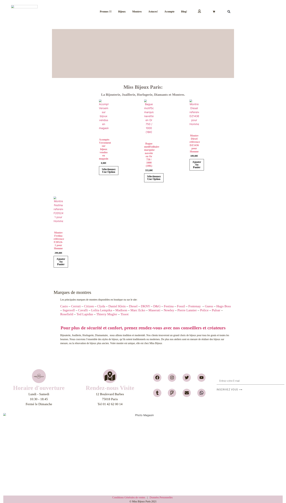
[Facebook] (157, 377)
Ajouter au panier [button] (196, 165)
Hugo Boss (223, 306)
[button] (229, 11)
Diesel (133, 306)
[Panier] (214, 11)
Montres (137, 11)
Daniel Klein (117, 306)
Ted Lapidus (84, 314)
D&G (157, 306)
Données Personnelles (161, 497)
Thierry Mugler (106, 314)
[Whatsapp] (201, 393)
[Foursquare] (172, 393)
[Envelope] (187, 393)
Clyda (101, 306)
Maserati (154, 310)
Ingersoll (69, 310)
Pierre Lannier (187, 310)
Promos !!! (106, 11)
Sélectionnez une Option (109, 170)
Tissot (124, 314)
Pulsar (216, 310)
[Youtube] (201, 377)
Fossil (181, 306)
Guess (209, 306)
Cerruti (76, 306)
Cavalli (83, 310)
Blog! (184, 11)
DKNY (145, 306)
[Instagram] (172, 377)
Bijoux (122, 11)
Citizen (89, 306)
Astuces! (153, 11)
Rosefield (66, 314)
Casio (64, 306)
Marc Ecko (137, 310)
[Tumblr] (157, 393)
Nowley (169, 310)
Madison (121, 310)
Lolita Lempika (101, 310)
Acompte (169, 11)
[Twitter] (187, 377)
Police (204, 310)
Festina (169, 306)
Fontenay (194, 306)
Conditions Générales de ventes (129, 497)
